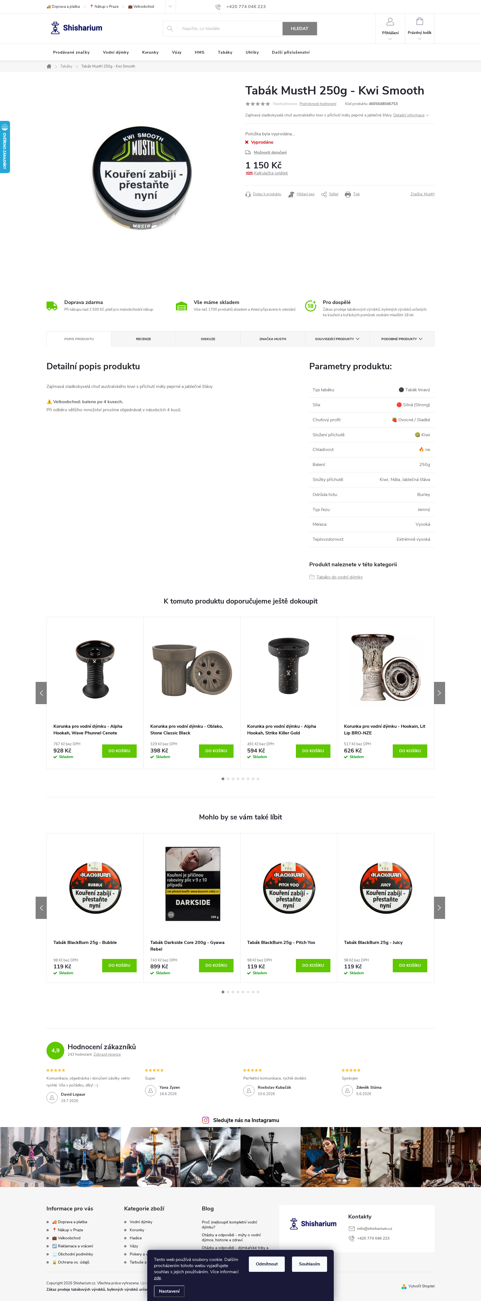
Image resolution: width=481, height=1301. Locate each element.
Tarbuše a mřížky (144, 1262)
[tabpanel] (95, 693)
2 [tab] (228, 778)
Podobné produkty (399, 339)
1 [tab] (223, 778)
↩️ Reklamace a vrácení (72, 1246)
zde (157, 1278)
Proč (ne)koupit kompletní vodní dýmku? (229, 1225)
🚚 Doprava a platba (63, 6)
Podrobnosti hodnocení (318, 104)
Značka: (423, 194)
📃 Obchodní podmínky (72, 1254)
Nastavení (169, 1291)
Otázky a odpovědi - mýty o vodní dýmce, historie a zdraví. (231, 1237)
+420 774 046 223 (373, 1238)
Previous (41, 693)
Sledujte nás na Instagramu (246, 1120)
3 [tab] (233, 778)
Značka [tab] (272, 339)
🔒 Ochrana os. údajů (70, 1262)
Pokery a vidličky (144, 1254)
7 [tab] (253, 778)
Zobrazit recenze (107, 1054)
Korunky (137, 1230)
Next (439, 693)
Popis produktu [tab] (79, 339)
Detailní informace (408, 115)
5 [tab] (243, 778)
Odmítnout (267, 1264)
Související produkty (334, 339)
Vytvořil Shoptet (422, 1286)
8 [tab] (258, 778)
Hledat (299, 29)
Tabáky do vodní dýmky (339, 577)
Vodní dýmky (141, 1222)
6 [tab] (248, 778)
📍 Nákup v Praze (104, 6)
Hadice (136, 1238)
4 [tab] (238, 778)
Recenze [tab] (143, 339)
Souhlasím (309, 1264)
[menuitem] (71, 52)
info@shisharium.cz (374, 1228)
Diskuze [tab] (208, 339)
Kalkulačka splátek (271, 173)
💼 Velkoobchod (141, 6)
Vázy (134, 1246)
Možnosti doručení (270, 152)
